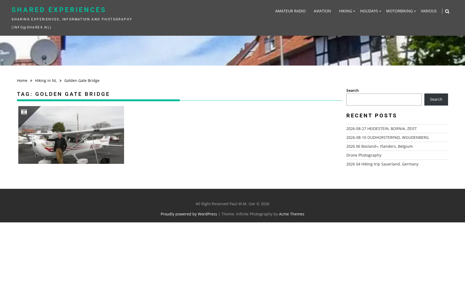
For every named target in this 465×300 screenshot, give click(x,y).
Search (352, 90)
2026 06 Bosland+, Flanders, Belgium (379, 146)
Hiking (345, 10)
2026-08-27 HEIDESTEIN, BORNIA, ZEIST (381, 128)
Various (429, 10)
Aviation (322, 10)
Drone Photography (363, 155)
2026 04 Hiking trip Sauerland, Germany (382, 164)
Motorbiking (399, 10)
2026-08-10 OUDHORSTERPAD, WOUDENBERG (387, 137)
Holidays (369, 10)
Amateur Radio (290, 10)
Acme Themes (291, 213)
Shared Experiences (59, 10)
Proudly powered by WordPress (189, 213)
